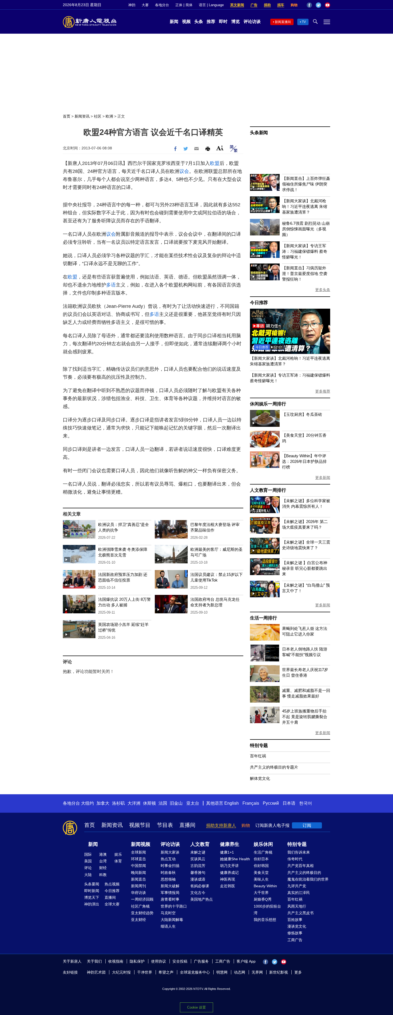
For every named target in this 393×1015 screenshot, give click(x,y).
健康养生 (229, 844)
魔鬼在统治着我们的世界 (308, 879)
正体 (178, 5)
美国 (88, 861)
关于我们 (94, 961)
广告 (254, 5)
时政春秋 (168, 872)
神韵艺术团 (96, 972)
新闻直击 (138, 879)
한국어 (305, 803)
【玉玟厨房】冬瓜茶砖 (302, 414)
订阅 (307, 825)
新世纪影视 (278, 972)
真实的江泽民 (298, 892)
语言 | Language (211, 5)
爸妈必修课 (199, 886)
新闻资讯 (82, 116)
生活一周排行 (263, 618)
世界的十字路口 (174, 906)
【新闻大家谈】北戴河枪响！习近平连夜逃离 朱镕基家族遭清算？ (304, 206)
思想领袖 (168, 879)
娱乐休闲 (263, 844)
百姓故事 (294, 919)
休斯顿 (149, 803)
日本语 (289, 803)
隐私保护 (137, 961)
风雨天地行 (296, 906)
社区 (97, 116)
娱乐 (118, 854)
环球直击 (138, 859)
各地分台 (162, 5)
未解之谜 (197, 852)
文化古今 (197, 892)
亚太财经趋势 (142, 913)
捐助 (267, 5)
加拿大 (103, 803)
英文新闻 (237, 5)
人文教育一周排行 (268, 490)
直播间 (187, 825)
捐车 (280, 5)
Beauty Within (265, 886)
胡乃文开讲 (229, 865)
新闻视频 (140, 844)
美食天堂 (261, 872)
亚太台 (192, 803)
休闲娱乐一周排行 (268, 403)
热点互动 (168, 859)
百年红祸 (258, 756)
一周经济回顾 (142, 899)
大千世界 (261, 892)
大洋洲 (134, 803)
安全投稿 (179, 961)
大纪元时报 (121, 972)
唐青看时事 (170, 899)
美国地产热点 (201, 899)
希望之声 (166, 972)
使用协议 (158, 961)
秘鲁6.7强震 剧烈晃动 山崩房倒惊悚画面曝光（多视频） (306, 229)
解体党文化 (260, 778)
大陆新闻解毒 (172, 919)
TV (304, 22)
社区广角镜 (140, 906)
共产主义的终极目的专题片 (274, 767)
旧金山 (176, 803)
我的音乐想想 (265, 919)
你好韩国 (261, 865)
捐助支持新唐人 (221, 825)
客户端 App (246, 961)
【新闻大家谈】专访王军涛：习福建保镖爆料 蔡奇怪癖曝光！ (304, 251)
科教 (103, 875)
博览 (235, 21)
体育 (118, 861)
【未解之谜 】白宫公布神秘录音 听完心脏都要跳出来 (304, 568)
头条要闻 (91, 884)
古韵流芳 (197, 865)
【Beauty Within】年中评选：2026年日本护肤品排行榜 (304, 461)
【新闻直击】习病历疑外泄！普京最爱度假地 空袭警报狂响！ (304, 273)
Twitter (318, 5)
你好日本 (261, 859)
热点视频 (112, 884)
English (231, 803)
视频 (186, 21)
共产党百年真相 (300, 865)
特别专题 (259, 745)
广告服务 (201, 961)
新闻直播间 (283, 22)
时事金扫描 (170, 865)
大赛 (145, 5)
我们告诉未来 (298, 852)
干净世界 (144, 972)
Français (250, 803)
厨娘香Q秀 (263, 899)
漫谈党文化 (296, 926)
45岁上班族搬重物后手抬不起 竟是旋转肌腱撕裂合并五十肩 (304, 717)
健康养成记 (229, 872)
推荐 (211, 21)
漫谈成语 (197, 879)
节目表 (165, 825)
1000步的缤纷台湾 (267, 909)
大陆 (88, 875)
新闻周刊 (138, 886)
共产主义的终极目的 (304, 872)
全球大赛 (112, 904)
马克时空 (168, 913)
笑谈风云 (197, 859)
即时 (223, 21)
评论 (88, 868)
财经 (103, 868)
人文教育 (200, 844)
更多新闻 (322, 477)
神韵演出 (91, 904)
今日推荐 (259, 302)
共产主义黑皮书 (300, 913)
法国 (163, 803)
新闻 (174, 21)
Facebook (309, 5)
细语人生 (168, 926)
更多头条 (322, 290)
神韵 (131, 5)
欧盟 (214, 163)
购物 (294, 5)
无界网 (257, 972)
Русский (271, 803)
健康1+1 (227, 852)
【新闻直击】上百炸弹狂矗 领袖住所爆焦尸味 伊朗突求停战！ (306, 184)
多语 (111, 285)
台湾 (103, 861)
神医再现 (227, 879)
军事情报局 (170, 892)
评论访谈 (252, 21)
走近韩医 (227, 886)
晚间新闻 (138, 872)
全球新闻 (138, 852)
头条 (198, 21)
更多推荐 (322, 391)
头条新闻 (259, 132)
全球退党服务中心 (195, 972)
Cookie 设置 (196, 1007)
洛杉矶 (118, 803)
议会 (184, 171)
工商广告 (294, 940)
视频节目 (140, 825)
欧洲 (109, 116)
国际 (88, 854)
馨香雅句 (197, 872)
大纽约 (87, 803)
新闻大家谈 (170, 852)
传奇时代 (294, 859)
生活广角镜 (263, 852)
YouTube (327, 5)
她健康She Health (235, 859)
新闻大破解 (170, 886)
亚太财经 (138, 919)
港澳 (103, 854)
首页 (66, 116)
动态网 (239, 972)
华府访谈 (138, 892)
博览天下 (91, 897)
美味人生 (261, 879)
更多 (298, 972)
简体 (189, 5)
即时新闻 (91, 891)
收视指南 (115, 961)
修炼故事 (294, 933)
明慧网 (222, 972)
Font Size (220, 148)
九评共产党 (296, 886)
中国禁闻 (138, 865)
